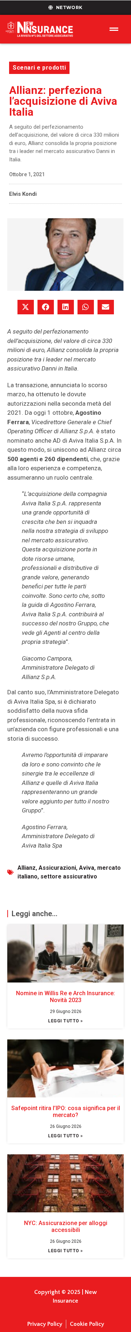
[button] (25, 307)
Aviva (86, 867)
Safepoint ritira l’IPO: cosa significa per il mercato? (65, 1111)
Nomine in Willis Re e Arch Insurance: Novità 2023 (65, 997)
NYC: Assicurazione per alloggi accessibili (65, 1226)
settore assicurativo (68, 876)
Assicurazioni (57, 867)
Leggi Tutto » (65, 1020)
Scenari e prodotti (39, 67)
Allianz (26, 867)
